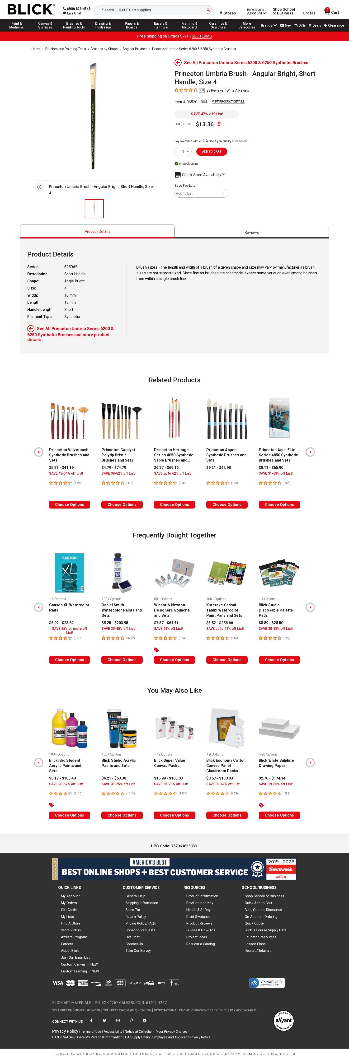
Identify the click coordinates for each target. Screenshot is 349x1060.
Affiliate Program (74, 937)
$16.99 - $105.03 (168, 778)
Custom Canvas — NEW (79, 964)
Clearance (336, 25)
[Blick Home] (31, 9)
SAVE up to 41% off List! (225, 629)
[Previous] (38, 452)
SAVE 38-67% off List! (223, 784)
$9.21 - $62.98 (218, 467)
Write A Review (238, 90)
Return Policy (136, 917)
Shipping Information (142, 903)
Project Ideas (196, 937)
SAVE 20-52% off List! (66, 784)
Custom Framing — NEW (80, 971)
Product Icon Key (199, 903)
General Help (135, 896)
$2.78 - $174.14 (272, 778)
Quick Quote (254, 923)
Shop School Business (284, 11)
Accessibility (113, 1031)
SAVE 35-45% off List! (119, 629)
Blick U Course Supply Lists (266, 930)
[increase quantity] (188, 151)
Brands (266, 25)
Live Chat (133, 937)
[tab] (97, 231)
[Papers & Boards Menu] (131, 31)
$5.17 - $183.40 (62, 778)
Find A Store (70, 923)
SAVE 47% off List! (207, 114)
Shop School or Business (264, 896)
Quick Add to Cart (258, 903)
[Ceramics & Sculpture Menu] (218, 31)
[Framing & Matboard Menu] (189, 31)
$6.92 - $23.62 (61, 623)
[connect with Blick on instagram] (118, 1023)
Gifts (302, 25)
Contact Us (134, 944)
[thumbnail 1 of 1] (94, 208)
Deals (316, 25)
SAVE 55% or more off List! (69, 631)
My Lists (67, 917)
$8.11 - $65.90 (271, 467)
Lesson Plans (255, 944)
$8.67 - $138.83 (219, 778)
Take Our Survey (138, 950)
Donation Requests (140, 930)
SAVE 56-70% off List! (171, 784)
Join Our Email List (75, 957)
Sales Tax (133, 910)
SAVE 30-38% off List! (276, 629)
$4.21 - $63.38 (114, 778)
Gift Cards (69, 910)
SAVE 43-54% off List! (66, 474)
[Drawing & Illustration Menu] (103, 31)
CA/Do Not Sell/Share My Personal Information (87, 1037)
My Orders (69, 903)
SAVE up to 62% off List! (173, 474)
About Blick (70, 950)
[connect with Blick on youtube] (144, 1023)
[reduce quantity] (178, 151)
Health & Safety (198, 910)
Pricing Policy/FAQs (141, 923)
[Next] (310, 452)
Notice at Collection (139, 1031)
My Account (70, 896)
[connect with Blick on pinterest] (131, 1023)
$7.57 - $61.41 (166, 623)
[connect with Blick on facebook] (91, 1023)
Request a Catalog (200, 944)
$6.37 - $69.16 (166, 467)
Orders (309, 13)
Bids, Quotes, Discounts (263, 910)
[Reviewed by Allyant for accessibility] (283, 1021)
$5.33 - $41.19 (61, 467)
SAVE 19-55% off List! (276, 784)
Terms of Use (91, 1031)
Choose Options (69, 504)
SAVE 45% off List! (168, 629)
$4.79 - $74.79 (114, 467)
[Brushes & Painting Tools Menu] (74, 31)
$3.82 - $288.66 (219, 623)
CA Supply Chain (137, 1037)
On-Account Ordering (261, 917)
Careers (67, 944)
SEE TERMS (202, 36)
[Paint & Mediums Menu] (16, 31)
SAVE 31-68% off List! (276, 474)
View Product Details (228, 101)
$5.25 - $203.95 (115, 623)
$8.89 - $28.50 (271, 623)
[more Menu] (247, 31)
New (288, 25)
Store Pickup (71, 930)
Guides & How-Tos (200, 930)
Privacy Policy (65, 1031)
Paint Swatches (198, 917)
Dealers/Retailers (258, 950)
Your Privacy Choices (172, 1031)
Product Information (202, 896)
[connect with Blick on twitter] (104, 1023)
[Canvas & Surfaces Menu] (45, 31)
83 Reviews (215, 90)
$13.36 (205, 124)
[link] (72, 13)
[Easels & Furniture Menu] (160, 31)
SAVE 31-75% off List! (119, 784)
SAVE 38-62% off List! (119, 474)
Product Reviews (199, 923)
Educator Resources (261, 937)
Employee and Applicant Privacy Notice (181, 1037)
